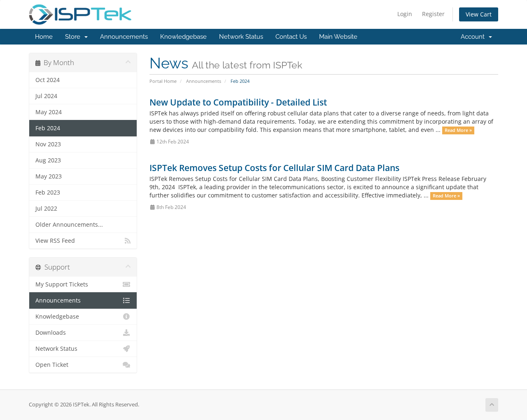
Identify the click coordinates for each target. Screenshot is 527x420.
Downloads (50, 332)
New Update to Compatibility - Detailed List (238, 102)
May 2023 (48, 176)
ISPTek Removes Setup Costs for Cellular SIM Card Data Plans (274, 168)
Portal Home (163, 81)
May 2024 (48, 112)
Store (74, 36)
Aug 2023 (48, 160)
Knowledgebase (183, 36)
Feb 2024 (47, 128)
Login (404, 14)
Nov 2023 (48, 144)
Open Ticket (51, 364)
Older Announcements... (69, 224)
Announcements (124, 36)
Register (433, 14)
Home (44, 36)
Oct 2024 (47, 80)
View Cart (479, 14)
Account (474, 36)
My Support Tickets (61, 284)
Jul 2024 (46, 96)
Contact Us (291, 36)
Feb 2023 (47, 192)
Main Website (338, 36)
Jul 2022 (46, 208)
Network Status (241, 36)
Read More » (458, 130)
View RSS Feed (55, 240)
